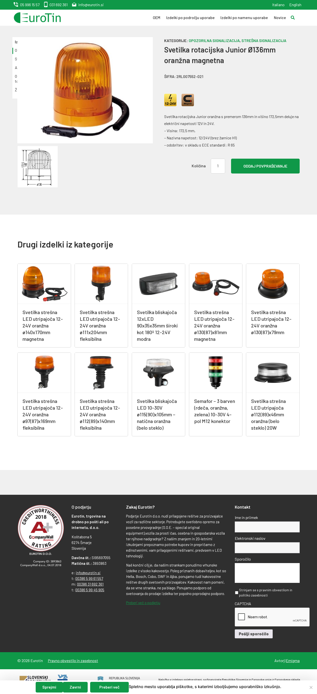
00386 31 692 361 (90, 584)
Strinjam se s (265, 592)
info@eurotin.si (91, 4)
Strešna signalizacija (263, 40)
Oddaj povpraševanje (265, 166)
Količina (199, 165)
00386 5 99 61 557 (89, 578)
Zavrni (75, 687)
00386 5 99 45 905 (89, 590)
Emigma (293, 660)
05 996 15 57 (30, 4)
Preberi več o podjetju (143, 602)
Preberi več (109, 687)
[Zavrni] (310, 687)
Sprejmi (49, 687)
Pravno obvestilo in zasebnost (73, 660)
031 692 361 (59, 4)
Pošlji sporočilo (254, 633)
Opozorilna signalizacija (214, 40)
